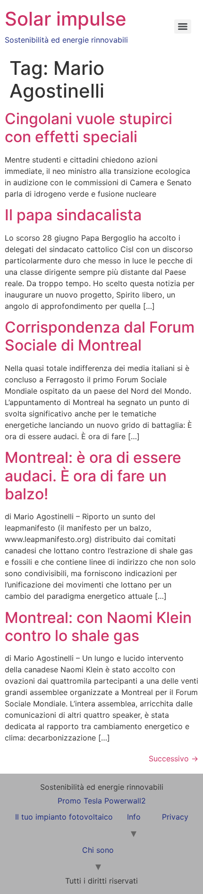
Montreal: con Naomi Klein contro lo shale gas (98, 626)
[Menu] (182, 26)
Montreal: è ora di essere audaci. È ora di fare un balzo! (93, 475)
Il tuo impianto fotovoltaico (64, 817)
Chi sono (98, 850)
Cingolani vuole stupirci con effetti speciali (88, 127)
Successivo (173, 758)
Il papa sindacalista (73, 215)
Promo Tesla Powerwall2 (102, 800)
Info (134, 817)
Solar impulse (66, 18)
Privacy (175, 817)
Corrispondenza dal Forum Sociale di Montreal (100, 336)
